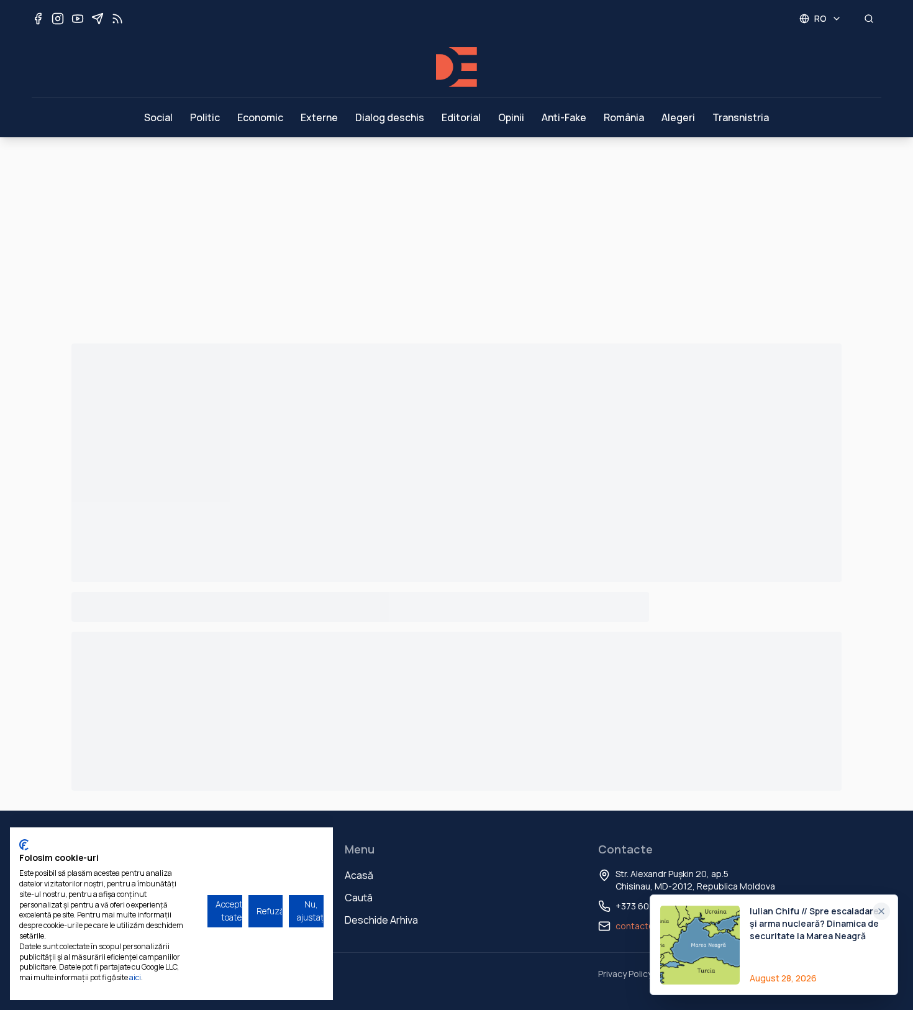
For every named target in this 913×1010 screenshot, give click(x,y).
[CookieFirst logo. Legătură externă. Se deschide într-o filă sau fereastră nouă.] (24, 844)
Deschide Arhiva (381, 920)
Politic (205, 117)
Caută (359, 897)
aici (135, 977)
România (624, 117)
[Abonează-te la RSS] (117, 18)
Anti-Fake (564, 117)
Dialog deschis (389, 117)
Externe (319, 117)
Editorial (461, 117)
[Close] (881, 911)
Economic (260, 117)
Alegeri (678, 117)
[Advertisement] (456, 230)
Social (158, 117)
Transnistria (740, 117)
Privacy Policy (625, 974)
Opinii (511, 117)
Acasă (359, 875)
